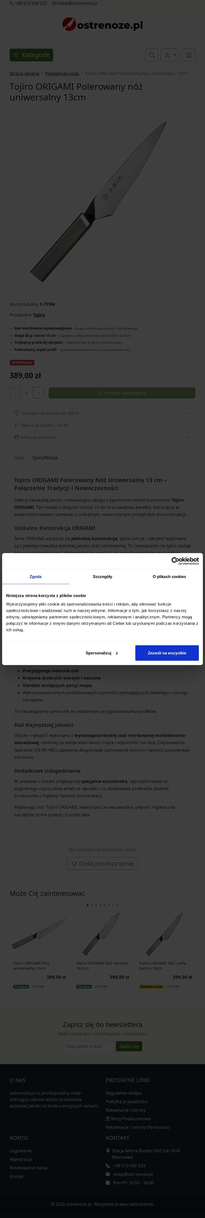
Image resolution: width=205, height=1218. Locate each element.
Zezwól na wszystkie (167, 652)
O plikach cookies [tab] (169, 576)
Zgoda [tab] (36, 576)
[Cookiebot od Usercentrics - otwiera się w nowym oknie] (175, 561)
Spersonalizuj (98, 652)
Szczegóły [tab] (102, 576)
